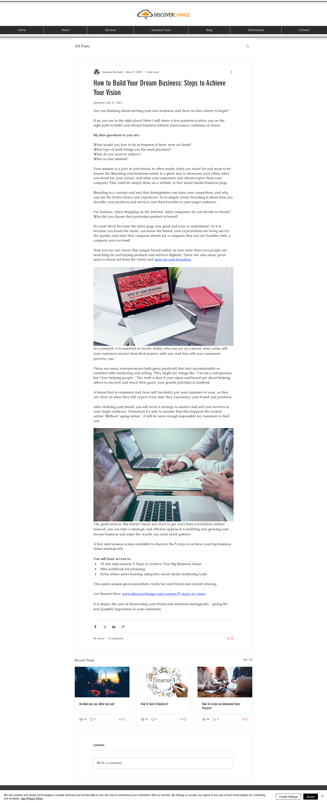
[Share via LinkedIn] (114, 627)
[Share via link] (123, 627)
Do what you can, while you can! (96, 704)
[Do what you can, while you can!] (102, 682)
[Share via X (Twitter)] (104, 627)
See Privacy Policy (32, 798)
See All (247, 659)
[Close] (322, 796)
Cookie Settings (288, 796)
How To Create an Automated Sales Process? (221, 706)
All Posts (82, 46)
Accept (311, 796)
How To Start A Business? (154, 704)
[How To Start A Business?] (163, 682)
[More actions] (231, 72)
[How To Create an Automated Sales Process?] (225, 682)
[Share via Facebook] (95, 627)
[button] (247, 46)
